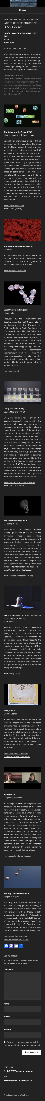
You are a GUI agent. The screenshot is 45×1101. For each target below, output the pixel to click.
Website (7, 1029)
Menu (24, 10)
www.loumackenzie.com (14, 485)
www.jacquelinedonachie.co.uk (17, 856)
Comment (9, 969)
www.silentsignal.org (13, 209)
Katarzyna (33, 19)
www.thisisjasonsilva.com (15, 270)
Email (7, 1016)
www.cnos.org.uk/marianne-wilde (18, 576)
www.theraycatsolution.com (16, 939)
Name (7, 1004)
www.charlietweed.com (14, 205)
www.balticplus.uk (12, 674)
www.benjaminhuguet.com (15, 936)
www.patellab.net (11, 371)
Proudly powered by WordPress (16, 1095)
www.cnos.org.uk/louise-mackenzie (19, 482)
